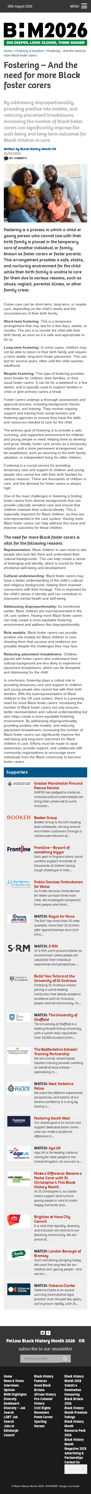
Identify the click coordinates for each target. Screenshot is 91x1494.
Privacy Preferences (76, 1469)
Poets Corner (43, 1416)
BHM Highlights (15, 1394)
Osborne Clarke (62, 1285)
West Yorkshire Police (53, 1086)
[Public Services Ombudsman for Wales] (18, 884)
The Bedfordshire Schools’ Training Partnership (56, 1051)
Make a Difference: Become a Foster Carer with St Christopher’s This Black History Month (58, 1180)
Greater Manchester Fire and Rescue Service (58, 785)
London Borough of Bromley (57, 1253)
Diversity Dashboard (11, 1401)
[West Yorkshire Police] (18, 1088)
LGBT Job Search (11, 1419)
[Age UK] (18, 1153)
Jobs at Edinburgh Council (11, 1430)
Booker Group (46, 817)
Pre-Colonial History (43, 1401)
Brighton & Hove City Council (52, 1219)
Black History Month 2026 (74, 1378)
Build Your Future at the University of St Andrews (55, 978)
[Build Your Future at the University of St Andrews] (18, 979)
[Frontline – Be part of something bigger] (18, 849)
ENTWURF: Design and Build (62, 1486)
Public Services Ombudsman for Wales (58, 884)
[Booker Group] (18, 817)
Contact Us (72, 1462)
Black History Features (43, 1378)
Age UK (55, 1148)
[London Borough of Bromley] (18, 1255)
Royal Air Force (61, 916)
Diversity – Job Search (14, 1410)
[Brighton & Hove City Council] (18, 1221)
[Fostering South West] (18, 1121)
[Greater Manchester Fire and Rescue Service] (18, 783)
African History (45, 1394)
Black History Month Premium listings (75, 1412)
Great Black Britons (42, 1387)
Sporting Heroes (40, 1423)
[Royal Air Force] (18, 918)
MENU (74, 6)
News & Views (14, 1380)
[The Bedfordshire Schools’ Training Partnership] (18, 1055)
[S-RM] (18, 948)
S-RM (53, 946)
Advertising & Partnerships (74, 1455)
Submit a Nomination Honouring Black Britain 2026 (73, 1394)
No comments (18, 158)
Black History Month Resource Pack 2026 (75, 1428)
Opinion (9, 1389)
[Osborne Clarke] (18, 1289)
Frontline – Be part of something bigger (52, 850)
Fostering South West (52, 1118)
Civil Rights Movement (42, 1410)
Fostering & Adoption (29, 51)
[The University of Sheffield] (18, 1017)
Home (8, 51)
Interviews (11, 1385)
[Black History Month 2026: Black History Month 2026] (45, 34)
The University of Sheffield (55, 1017)
